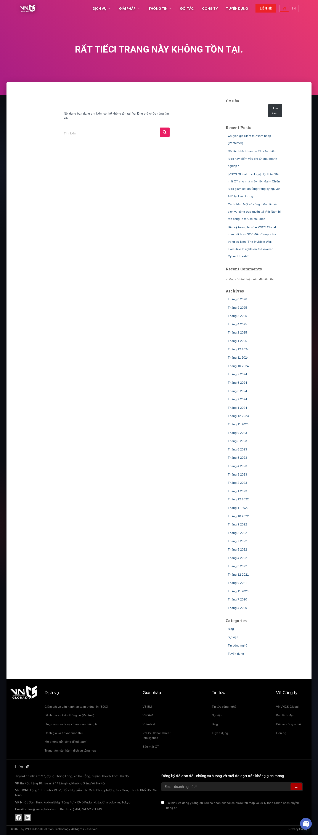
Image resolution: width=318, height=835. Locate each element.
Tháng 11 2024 (238, 357)
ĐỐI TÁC (187, 8)
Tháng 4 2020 (237, 608)
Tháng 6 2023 (237, 449)
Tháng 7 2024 (237, 374)
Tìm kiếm (232, 100)
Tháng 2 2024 (237, 399)
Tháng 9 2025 (237, 307)
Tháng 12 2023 (238, 416)
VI (284, 8)
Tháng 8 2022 (237, 533)
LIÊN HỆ (266, 8)
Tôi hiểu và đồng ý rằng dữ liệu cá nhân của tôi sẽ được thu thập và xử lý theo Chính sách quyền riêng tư (232, 805)
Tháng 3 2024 (237, 391)
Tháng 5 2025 (237, 316)
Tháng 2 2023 (237, 482)
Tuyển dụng (236, 653)
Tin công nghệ (237, 645)
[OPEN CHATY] (306, 824)
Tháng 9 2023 (237, 432)
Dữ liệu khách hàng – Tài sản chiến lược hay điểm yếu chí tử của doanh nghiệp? (252, 159)
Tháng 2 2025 (237, 332)
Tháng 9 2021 (237, 582)
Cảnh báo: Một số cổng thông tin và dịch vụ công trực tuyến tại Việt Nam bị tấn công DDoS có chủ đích (254, 211)
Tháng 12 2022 (238, 499)
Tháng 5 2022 (237, 549)
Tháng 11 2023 (238, 424)
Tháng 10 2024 (238, 366)
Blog (231, 629)
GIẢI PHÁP (127, 8)
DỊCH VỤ (99, 8)
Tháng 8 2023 (237, 441)
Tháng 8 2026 (237, 299)
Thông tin (157, 8)
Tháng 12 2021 (238, 574)
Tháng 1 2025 (237, 341)
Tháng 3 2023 (237, 474)
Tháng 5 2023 (237, 457)
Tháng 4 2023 (237, 466)
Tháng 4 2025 (237, 324)
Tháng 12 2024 (238, 349)
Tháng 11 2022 (238, 507)
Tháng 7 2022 (237, 541)
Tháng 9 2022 (237, 524)
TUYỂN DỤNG (237, 8)
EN (294, 8)
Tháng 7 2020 (237, 599)
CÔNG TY (210, 8)
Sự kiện (233, 637)
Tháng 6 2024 (237, 382)
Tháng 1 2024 (237, 407)
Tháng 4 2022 (237, 558)
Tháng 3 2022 (237, 566)
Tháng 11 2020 (238, 591)
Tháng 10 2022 (238, 516)
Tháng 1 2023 (237, 491)
